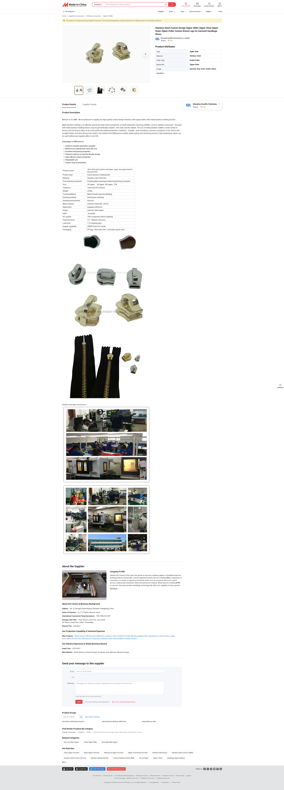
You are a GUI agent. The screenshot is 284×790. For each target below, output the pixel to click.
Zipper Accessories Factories (138, 753)
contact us (143, 20)
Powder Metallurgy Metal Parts (136, 636)
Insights (188, 775)
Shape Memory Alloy (149, 721)
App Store (67, 769)
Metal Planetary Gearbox (128, 638)
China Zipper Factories (71, 753)
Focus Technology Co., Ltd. (126, 782)
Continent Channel (167, 775)
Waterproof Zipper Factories (113, 753)
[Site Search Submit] (172, 4)
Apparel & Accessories (76, 16)
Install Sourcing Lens (117, 769)
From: (72, 671)
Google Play (81, 769)
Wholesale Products (142, 775)
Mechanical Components (91, 638)
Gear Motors (153, 636)
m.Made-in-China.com (147, 778)
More (64, 762)
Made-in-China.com (132, 778)
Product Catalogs (93, 717)
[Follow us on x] (208, 769)
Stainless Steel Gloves (159, 753)
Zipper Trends (157, 758)
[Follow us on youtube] (214, 769)
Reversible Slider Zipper (109, 742)
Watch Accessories (74, 638)
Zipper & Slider (108, 16)
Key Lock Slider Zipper (71, 742)
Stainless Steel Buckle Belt (99, 758)
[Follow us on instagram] (211, 769)
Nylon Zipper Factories (91, 753)
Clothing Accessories (93, 16)
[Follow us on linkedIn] (221, 769)
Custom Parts (164, 636)
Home (64, 16)
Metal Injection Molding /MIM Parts (114, 721)
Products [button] (97, 4)
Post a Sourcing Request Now (123, 702)
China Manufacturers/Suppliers (124, 775)
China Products (108, 775)
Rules (220, 11)
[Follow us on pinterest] (217, 769)
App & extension (194, 11)
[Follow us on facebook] (204, 769)
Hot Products (97, 775)
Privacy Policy (176, 782)
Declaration (165, 782)
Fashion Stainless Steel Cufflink (123, 758)
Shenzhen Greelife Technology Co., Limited (175, 38)
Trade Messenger (97, 769)
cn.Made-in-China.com (163, 778)
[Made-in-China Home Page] (74, 4)
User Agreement (154, 782)
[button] (165, 4)
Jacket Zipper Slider (90, 742)
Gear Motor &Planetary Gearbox (73, 721)
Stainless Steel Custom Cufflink (182, 753)
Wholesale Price (155, 775)
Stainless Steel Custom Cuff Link (75, 758)
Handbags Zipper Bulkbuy (176, 758)
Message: (71, 683)
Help (182, 11)
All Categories (70, 11)
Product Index (180, 775)
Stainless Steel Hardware (115, 636)
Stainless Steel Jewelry (109, 638)
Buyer (171, 11)
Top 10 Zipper (143, 758)
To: (73, 677)
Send (79, 702)
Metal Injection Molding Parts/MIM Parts (90, 636)
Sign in (219, 6)
